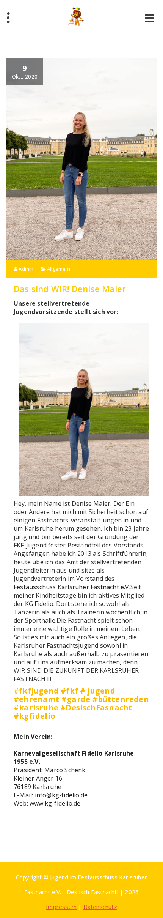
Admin (25, 268)
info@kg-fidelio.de (61, 795)
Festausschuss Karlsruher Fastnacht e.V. (72, 587)
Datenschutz (100, 906)
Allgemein (58, 268)
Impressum (61, 906)
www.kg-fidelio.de (55, 803)
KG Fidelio (39, 603)
